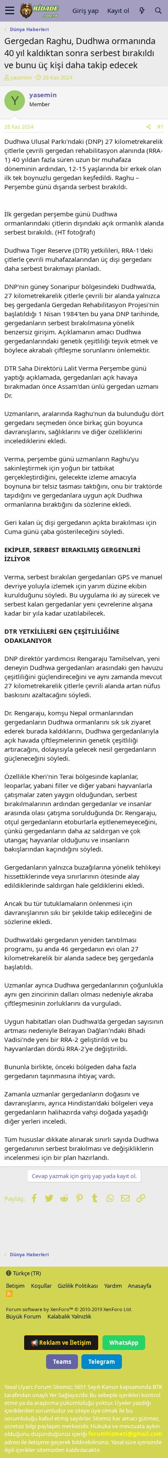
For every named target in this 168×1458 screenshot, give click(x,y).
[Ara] (158, 11)
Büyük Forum (23, 1316)
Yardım (113, 1286)
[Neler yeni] (142, 11)
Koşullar (41, 1286)
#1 (160, 126)
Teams (62, 1362)
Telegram (101, 1362)
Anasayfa (139, 1286)
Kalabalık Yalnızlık (69, 1316)
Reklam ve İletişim (61, 1343)
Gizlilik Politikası (78, 1286)
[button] (10, 11)
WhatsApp (123, 1343)
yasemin (21, 77)
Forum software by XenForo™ (69, 1309)
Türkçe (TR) (26, 1273)
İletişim (15, 1286)
